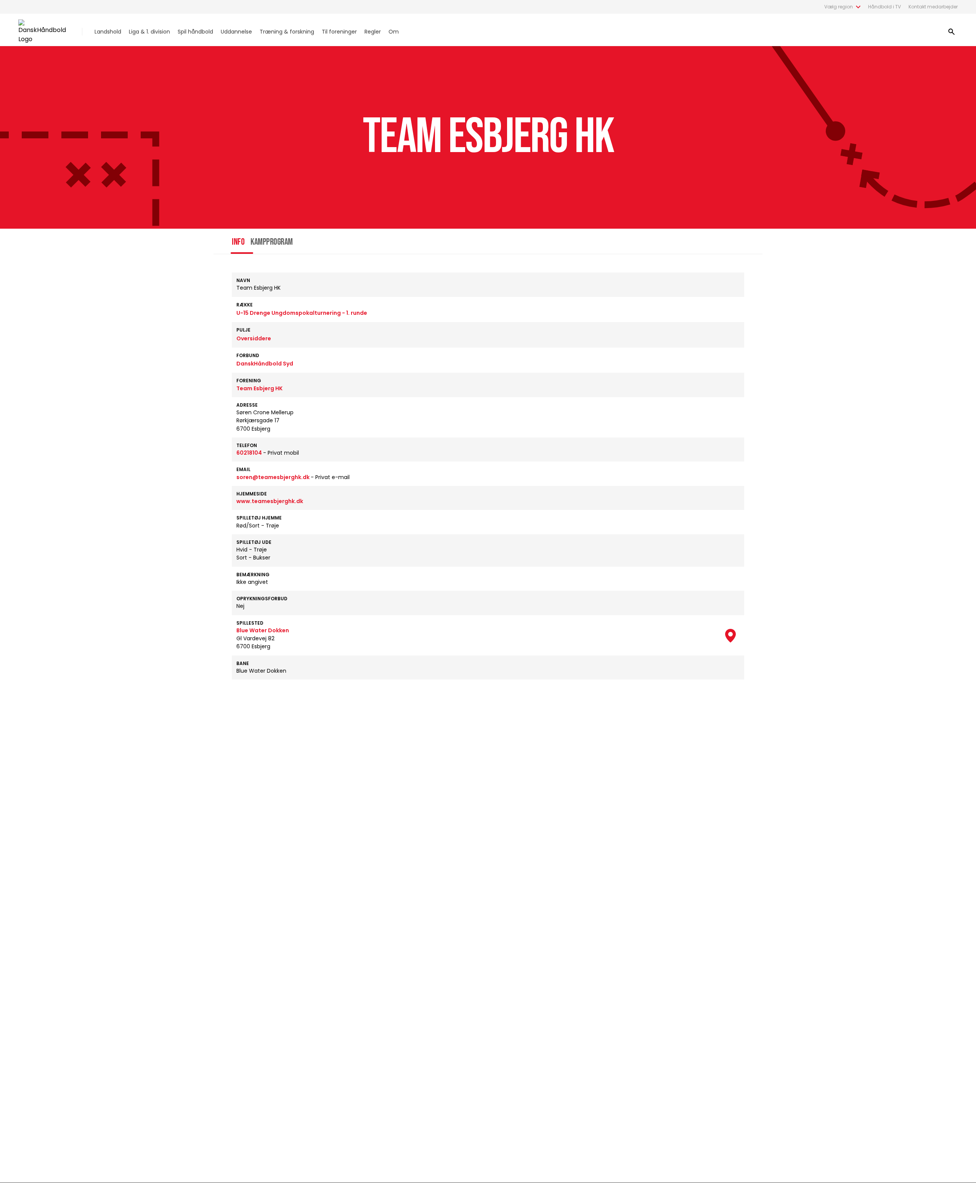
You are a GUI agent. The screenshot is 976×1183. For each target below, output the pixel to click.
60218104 (249, 453)
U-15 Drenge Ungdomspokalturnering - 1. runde (301, 313)
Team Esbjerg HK (259, 388)
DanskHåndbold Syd (264, 363)
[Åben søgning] (952, 32)
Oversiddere (253, 338)
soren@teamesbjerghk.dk (273, 477)
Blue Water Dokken (262, 630)
